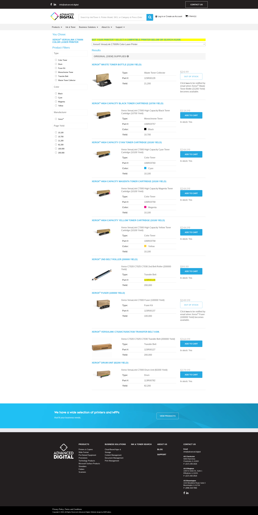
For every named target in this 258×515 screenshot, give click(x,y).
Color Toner (62, 60)
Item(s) (192, 16)
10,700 (60, 137)
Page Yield (59, 126)
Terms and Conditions (73, 509)
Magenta (61, 102)
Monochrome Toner (65, 72)
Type (56, 53)
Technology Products (87, 461)
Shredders (83, 466)
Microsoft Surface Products (89, 464)
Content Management (113, 455)
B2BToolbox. (107, 512)
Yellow (60, 106)
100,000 (61, 149)
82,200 (60, 145)
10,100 (60, 133)
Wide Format (84, 452)
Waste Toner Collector (66, 80)
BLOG (160, 449)
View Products (167, 416)
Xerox (61, 119)
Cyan (60, 98)
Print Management (112, 461)
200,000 (61, 153)
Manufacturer (60, 112)
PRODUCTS (84, 444)
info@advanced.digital (68, 4)
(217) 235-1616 (191, 464)
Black (60, 94)
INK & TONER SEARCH (141, 444)
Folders (81, 469)
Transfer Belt (63, 76)
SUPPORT (161, 454)
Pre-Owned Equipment (87, 455)
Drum (60, 64)
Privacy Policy (58, 509)
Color (56, 87)
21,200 (60, 141)
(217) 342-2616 (191, 476)
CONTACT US (189, 444)
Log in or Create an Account (169, 16)
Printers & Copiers (86, 449)
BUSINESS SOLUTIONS (115, 444)
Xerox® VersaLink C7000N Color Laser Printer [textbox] (115, 44)
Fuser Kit (61, 68)
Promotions (83, 458)
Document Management (114, 458)
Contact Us (196, 4)
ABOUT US (162, 444)
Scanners (82, 472)
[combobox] (149, 44)
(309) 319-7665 (191, 488)
